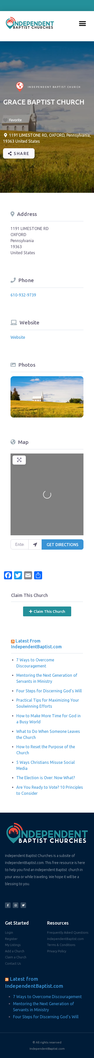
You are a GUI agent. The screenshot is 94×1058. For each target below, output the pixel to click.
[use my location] (35, 544)
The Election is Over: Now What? (45, 777)
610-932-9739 (23, 295)
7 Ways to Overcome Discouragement (47, 996)
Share (21, 153)
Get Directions (62, 544)
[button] (82, 23)
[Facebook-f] (8, 905)
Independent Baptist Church (54, 87)
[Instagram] (15, 905)
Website (18, 337)
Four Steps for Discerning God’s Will (49, 691)
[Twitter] (23, 905)
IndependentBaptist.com (47, 1048)
